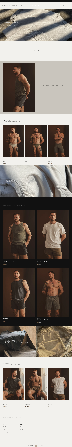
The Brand (5, 427)
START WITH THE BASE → (36, 50)
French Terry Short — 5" (32, 403)
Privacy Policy (22, 431)
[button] (2, 5)
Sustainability (5, 431)
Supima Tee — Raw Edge (55, 403)
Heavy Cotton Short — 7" (44, 319)
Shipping (21, 427)
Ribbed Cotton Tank (8, 261)
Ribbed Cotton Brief (9, 159)
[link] (67, 5)
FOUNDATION (7, 5)
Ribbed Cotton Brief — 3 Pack (34, 159)
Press (4, 429)
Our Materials (5, 432)
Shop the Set (46, 89)
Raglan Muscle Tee (8, 318)
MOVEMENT (14, 5)
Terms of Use (22, 432)
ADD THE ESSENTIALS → (36, 53)
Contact (21, 426)
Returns (21, 429)
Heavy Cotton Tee (42, 261)
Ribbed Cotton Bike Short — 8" (57, 159)
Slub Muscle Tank (8, 403)
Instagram (5, 426)
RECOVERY (21, 5)
